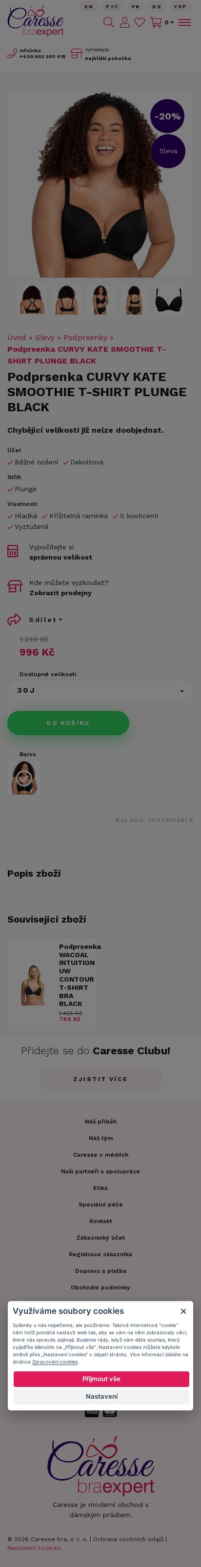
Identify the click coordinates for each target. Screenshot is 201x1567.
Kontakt (100, 1221)
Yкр (180, 6)
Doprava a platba (100, 1270)
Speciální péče (101, 1204)
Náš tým (101, 1138)
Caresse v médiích (100, 1154)
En (89, 6)
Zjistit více (100, 1079)
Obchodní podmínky (100, 1287)
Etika (100, 1188)
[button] (100, 690)
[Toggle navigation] (184, 22)
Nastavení (102, 1396)
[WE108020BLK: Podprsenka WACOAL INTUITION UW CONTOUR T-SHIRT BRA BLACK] (33, 1002)
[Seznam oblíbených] (139, 22)
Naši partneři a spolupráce (100, 1171)
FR (136, 6)
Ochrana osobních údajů (128, 1539)
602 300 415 (42, 56)
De (157, 6)
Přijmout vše (101, 1379)
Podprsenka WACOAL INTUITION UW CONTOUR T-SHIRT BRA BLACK (75, 975)
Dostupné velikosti (48, 674)
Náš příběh (101, 1121)
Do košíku (68, 723)
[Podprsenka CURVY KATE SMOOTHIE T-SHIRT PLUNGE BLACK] (100, 185)
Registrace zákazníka (100, 1254)
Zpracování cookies (55, 1362)
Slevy (45, 337)
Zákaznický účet (100, 1237)
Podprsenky (85, 337)
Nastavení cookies (34, 1548)
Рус (112, 6)
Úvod (16, 337)
